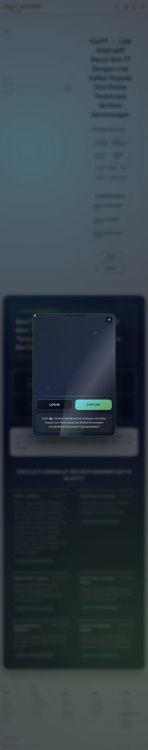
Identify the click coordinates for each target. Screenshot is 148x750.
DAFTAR (93, 404)
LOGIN (54, 404)
